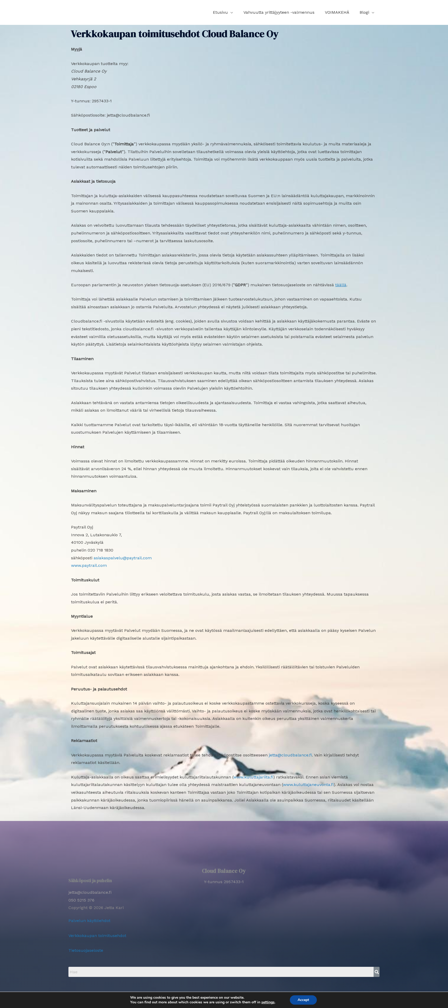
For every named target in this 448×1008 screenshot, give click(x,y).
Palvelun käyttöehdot (89, 920)
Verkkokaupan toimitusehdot (97, 935)
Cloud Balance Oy (224, 871)
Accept (303, 999)
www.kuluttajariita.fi (253, 777)
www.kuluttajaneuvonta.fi (308, 784)
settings (268, 1002)
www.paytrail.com (89, 565)
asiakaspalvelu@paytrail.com (123, 557)
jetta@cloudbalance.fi (290, 755)
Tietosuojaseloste (85, 950)
